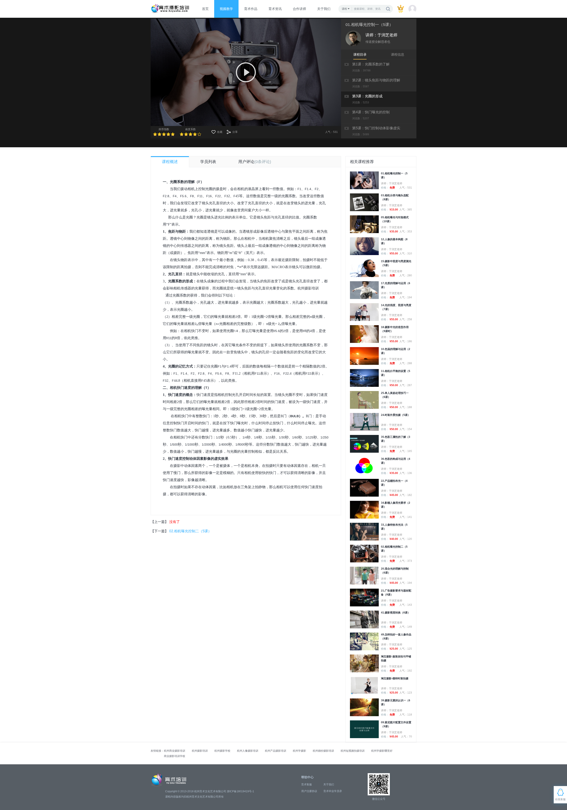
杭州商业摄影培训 (174, 750)
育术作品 (250, 9)
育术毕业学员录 (332, 791)
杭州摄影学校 (222, 750)
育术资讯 (275, 9)
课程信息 (397, 54)
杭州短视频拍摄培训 (353, 750)
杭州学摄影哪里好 (381, 750)
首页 (205, 9)
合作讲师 (299, 9)
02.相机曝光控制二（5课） (190, 531)
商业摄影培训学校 (174, 756)
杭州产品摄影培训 (275, 750)
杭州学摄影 (299, 750)
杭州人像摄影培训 (247, 750)
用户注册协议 (309, 791)
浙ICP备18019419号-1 (240, 791)
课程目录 (360, 54)
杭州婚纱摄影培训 (323, 750)
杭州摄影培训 (308, 288)
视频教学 (226, 9)
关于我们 (323, 9)
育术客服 (306, 784)
